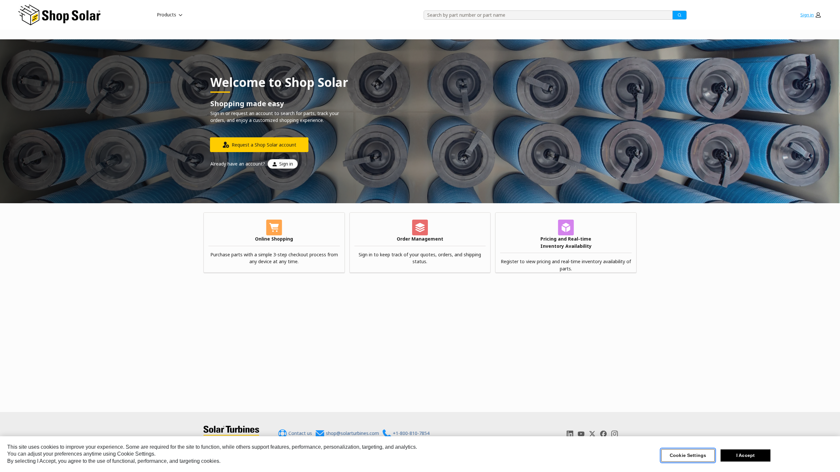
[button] (810, 15)
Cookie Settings (688, 455)
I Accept (745, 455)
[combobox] (546, 15)
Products (166, 14)
